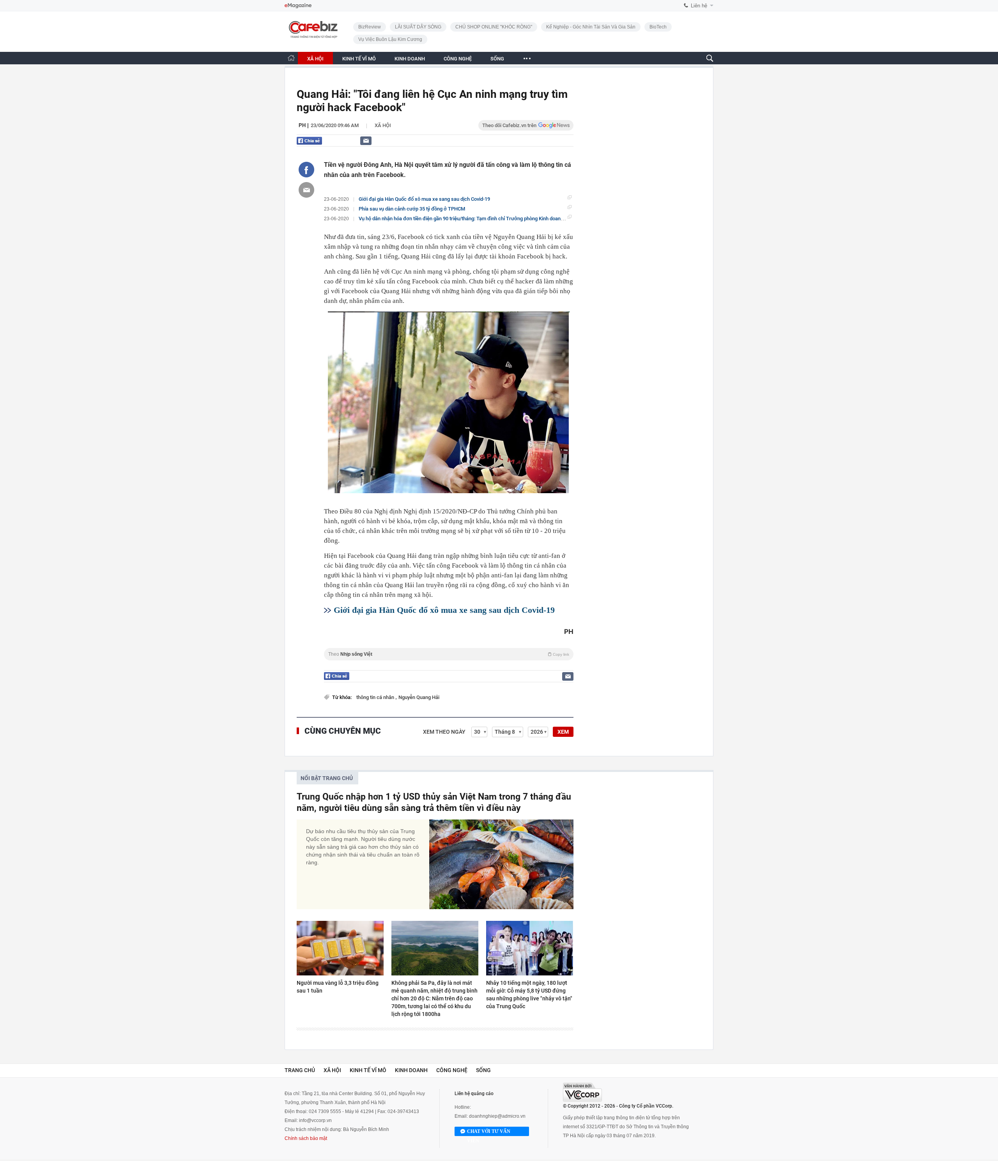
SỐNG (497, 59)
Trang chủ (300, 1070)
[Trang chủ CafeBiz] (291, 58)
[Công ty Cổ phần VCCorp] (582, 1092)
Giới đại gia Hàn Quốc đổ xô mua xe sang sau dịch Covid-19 (424, 199)
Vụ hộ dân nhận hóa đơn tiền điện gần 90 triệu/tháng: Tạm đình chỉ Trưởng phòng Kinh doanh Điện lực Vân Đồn (481, 218)
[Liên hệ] (366, 140)
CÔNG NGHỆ (458, 59)
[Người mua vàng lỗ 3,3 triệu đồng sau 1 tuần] (340, 948)
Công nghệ (451, 1070)
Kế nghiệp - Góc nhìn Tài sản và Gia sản (590, 27)
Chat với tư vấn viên (488, 1132)
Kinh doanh (411, 1070)
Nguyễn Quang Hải (418, 697)
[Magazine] (298, 5)
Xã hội (383, 125)
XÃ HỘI (315, 59)
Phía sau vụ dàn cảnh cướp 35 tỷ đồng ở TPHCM (412, 209)
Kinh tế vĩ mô (368, 1070)
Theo (448, 654)
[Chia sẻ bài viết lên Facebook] (306, 169)
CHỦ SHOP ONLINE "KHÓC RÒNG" (493, 27)
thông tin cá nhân (375, 697)
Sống (483, 1070)
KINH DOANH (410, 59)
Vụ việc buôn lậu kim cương (390, 39)
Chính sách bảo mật (306, 1138)
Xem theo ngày (444, 732)
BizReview (369, 27)
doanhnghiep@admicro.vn (497, 1116)
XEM (563, 732)
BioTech (658, 27)
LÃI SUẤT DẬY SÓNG (418, 27)
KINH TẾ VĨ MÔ (359, 59)
